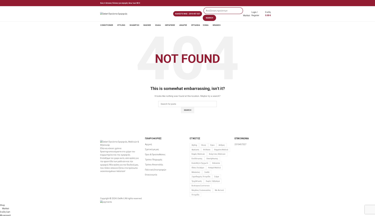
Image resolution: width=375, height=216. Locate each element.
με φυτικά (219, 190)
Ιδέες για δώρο (198, 168)
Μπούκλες (196, 172)
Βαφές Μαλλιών (198, 154)
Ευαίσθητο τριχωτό (200, 163)
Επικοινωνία (151, 175)
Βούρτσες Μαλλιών (217, 154)
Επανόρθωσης (212, 159)
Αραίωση (195, 150)
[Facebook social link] (269, 3)
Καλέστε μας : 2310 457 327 (187, 14)
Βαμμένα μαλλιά (221, 150)
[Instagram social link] (273, 3)
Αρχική (148, 144)
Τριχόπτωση (197, 181)
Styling (194, 145)
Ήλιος (203, 145)
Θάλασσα (216, 163)
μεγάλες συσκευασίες (201, 190)
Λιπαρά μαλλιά (214, 168)
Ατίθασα (206, 150)
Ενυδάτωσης (197, 159)
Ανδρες (222, 145)
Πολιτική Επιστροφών (155, 170)
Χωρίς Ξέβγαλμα (213, 181)
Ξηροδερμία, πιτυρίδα (201, 177)
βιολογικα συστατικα (200, 186)
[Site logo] (113, 13)
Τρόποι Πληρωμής (153, 159)
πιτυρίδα (195, 195)
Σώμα (216, 177)
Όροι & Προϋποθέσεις (155, 154)
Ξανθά (206, 172)
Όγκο (212, 145)
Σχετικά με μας (152, 149)
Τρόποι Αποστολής (154, 164)
